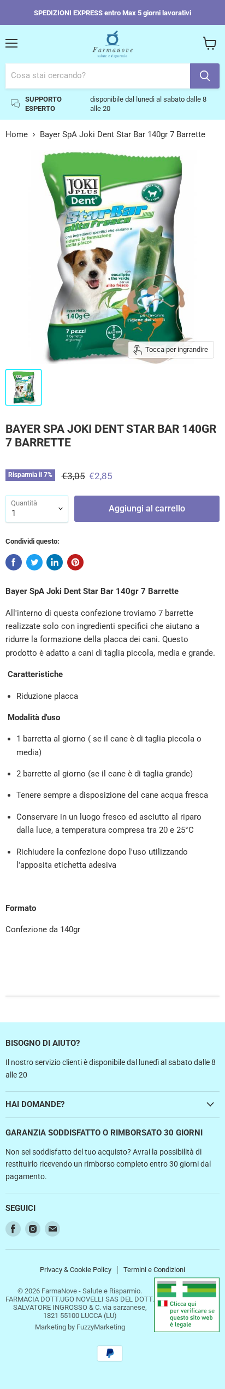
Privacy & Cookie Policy (75, 1270)
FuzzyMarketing (100, 1327)
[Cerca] (205, 76)
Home (16, 134)
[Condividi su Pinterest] (75, 562)
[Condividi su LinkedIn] (54, 562)
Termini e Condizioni (154, 1270)
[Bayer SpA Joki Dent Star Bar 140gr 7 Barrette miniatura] (23, 387)
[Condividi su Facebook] (13, 562)
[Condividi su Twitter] (34, 562)
